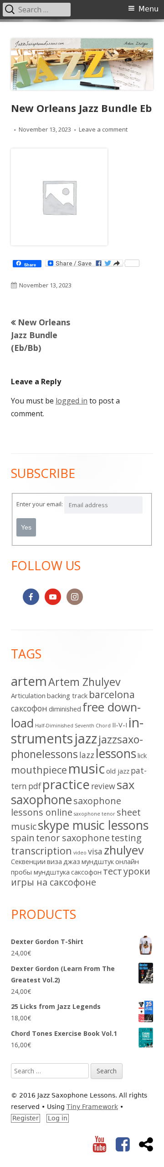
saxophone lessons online (66, 806)
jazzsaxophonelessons (77, 746)
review (103, 785)
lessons (116, 753)
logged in (71, 401)
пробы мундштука (40, 871)
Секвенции (28, 861)
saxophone (41, 799)
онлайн (127, 861)
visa (95, 851)
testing (126, 838)
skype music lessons (93, 825)
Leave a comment (103, 129)
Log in (57, 1118)
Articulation (28, 695)
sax (125, 785)
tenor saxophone (73, 838)
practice (66, 784)
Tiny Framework (92, 1106)
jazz (85, 738)
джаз (71, 861)
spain (23, 838)
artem (29, 681)
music (86, 768)
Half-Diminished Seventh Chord (73, 725)
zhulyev (124, 850)
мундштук (98, 861)
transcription (41, 850)
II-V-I (119, 724)
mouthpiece (39, 769)
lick (142, 755)
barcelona (112, 694)
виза (54, 861)
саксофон (86, 871)
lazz (86, 754)
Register (25, 1118)
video (80, 852)
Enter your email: (39, 504)
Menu (148, 9)
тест (112, 871)
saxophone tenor (94, 814)
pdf (34, 785)
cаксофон (29, 708)
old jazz (117, 770)
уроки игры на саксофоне (80, 876)
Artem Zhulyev (84, 681)
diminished (65, 708)
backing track (67, 695)
